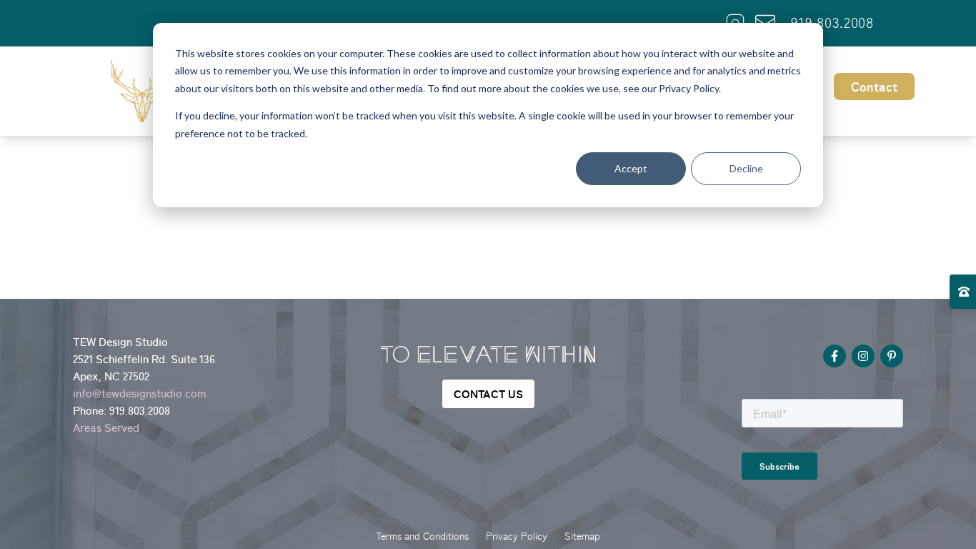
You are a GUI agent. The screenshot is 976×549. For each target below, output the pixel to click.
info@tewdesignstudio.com (139, 393)
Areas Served (106, 427)
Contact (874, 86)
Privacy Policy (516, 536)
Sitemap (582, 536)
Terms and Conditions (422, 536)
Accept (630, 168)
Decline (746, 168)
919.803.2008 (832, 22)
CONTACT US (488, 394)
